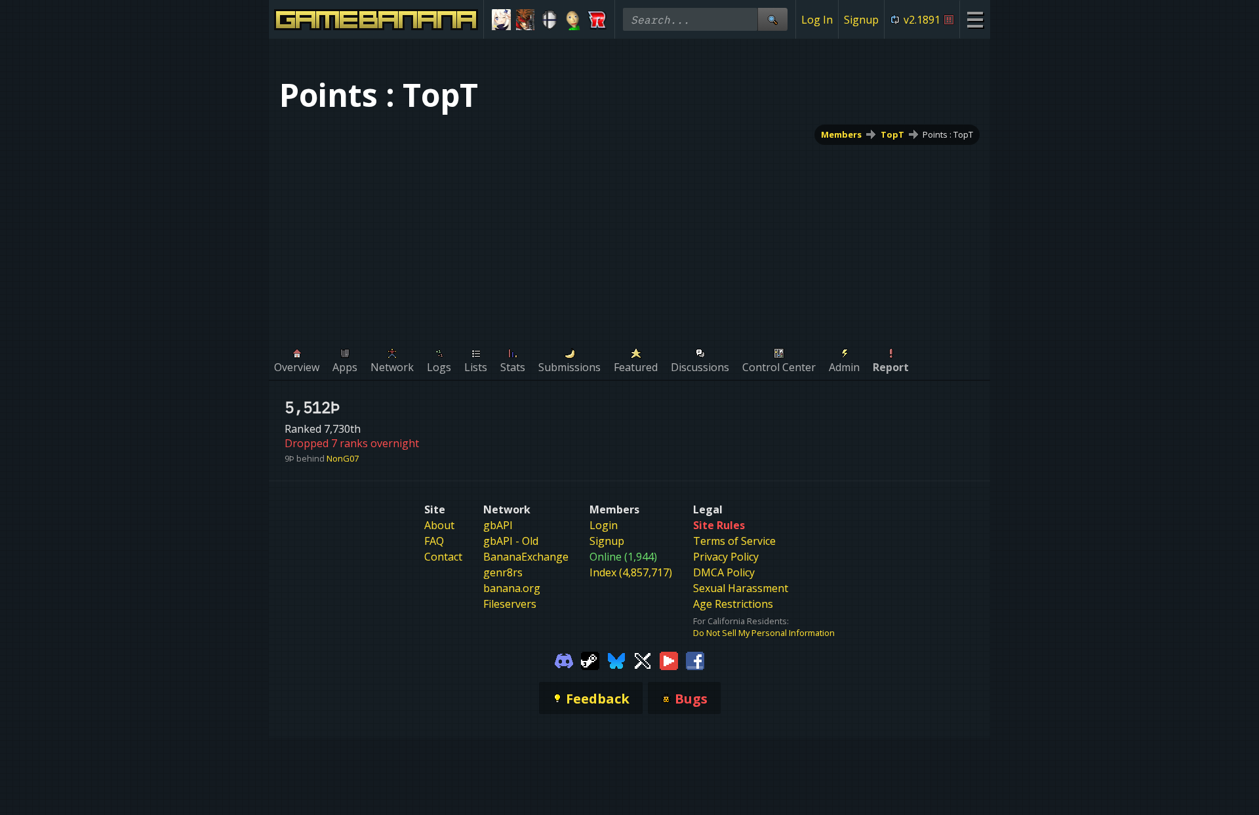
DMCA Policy (724, 572)
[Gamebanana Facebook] (695, 659)
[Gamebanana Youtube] (668, 659)
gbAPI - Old (510, 541)
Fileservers (509, 604)
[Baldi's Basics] (573, 20)
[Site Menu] (974, 19)
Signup (861, 19)
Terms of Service (734, 541)
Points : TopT (948, 134)
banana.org (511, 588)
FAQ (434, 541)
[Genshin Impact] (501, 20)
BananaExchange (526, 556)
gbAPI (498, 525)
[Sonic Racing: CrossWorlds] (597, 20)
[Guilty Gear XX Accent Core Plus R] (525, 20)
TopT (892, 134)
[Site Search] (772, 19)
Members (841, 134)
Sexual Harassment (740, 588)
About (439, 525)
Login (604, 525)
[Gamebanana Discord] (563, 659)
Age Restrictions (733, 604)
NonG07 (343, 458)
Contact (443, 556)
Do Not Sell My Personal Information (764, 633)
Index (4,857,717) (631, 572)
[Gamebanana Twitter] (642, 659)
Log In (817, 19)
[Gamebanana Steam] (590, 659)
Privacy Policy (726, 556)
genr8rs (503, 572)
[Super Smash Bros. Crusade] (549, 20)
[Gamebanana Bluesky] (616, 659)
